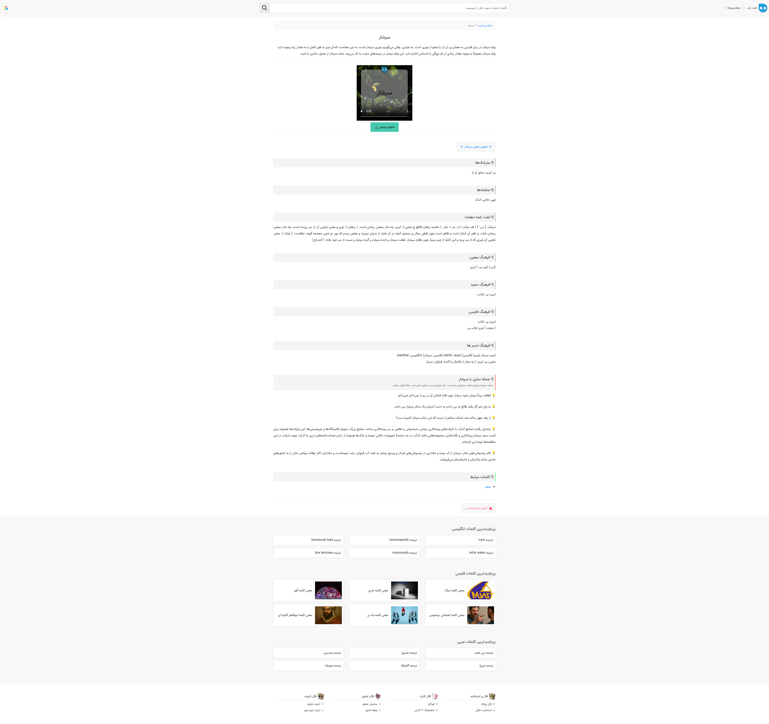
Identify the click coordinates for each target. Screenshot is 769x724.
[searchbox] (384, 8)
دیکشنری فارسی (484, 25)
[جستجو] (265, 8)
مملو (488, 486)
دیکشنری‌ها (734, 8)
